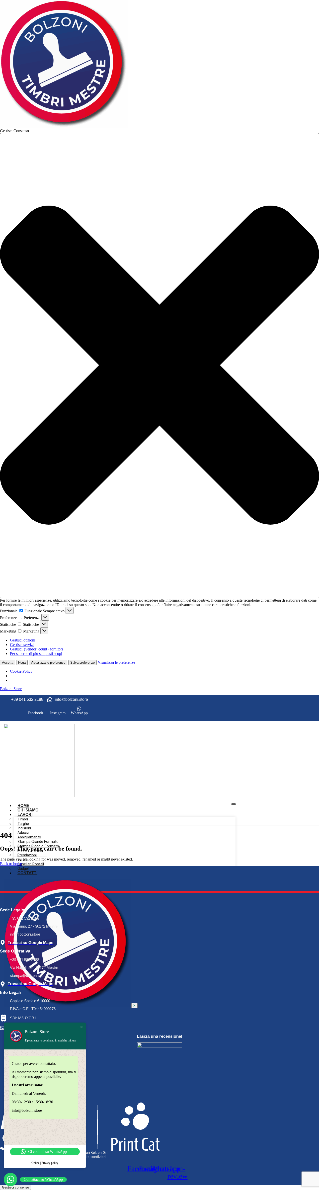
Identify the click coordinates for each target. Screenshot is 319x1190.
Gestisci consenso (15, 1187)
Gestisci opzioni (22, 640)
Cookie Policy (21, 671)
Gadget (23, 868)
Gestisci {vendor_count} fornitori (36, 649)
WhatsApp (79, 713)
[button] (159, 365)
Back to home (11, 864)
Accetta (7, 662)
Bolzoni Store (11, 689)
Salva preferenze (82, 662)
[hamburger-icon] (234, 804)
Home (23, 805)
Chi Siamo (27, 810)
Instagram (57, 713)
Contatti (27, 873)
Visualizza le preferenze (48, 662)
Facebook (35, 713)
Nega (22, 662)
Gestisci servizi (22, 644)
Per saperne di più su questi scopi (36, 653)
